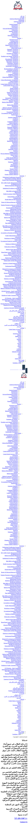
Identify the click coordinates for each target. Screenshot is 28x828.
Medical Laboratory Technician (10, 107)
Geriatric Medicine (13, 171)
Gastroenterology (14, 135)
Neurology (15, 144)
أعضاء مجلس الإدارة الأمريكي (16, 310)
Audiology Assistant (13, 74)
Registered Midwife (13, 43)
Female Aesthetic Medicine (11, 174)
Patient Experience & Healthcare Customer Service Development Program (11, 258)
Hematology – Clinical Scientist (10, 99)
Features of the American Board (16, 319)
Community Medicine (12, 121)
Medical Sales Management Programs (12, 284)
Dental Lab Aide (14, 91)
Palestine (19, 339)
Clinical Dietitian (14, 81)
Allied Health (18, 67)
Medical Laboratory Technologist (10, 109)
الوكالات (22, 328)
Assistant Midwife (13, 42)
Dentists (19, 23)
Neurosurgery (14, 145)
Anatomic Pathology (13, 117)
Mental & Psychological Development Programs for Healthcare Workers (11, 269)
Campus (22, 313)
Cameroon (18, 350)
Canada (19, 330)
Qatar (19, 342)
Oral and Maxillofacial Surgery (10, 28)
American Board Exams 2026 (17, 18)
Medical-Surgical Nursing (11, 45)
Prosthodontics (14, 34)
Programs (22, 176)
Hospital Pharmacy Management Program (11, 303)
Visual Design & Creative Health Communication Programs (13, 282)
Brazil (19, 332)
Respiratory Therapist (12, 63)
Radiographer (14, 114)
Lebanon (19, 349)
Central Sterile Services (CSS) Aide (9, 84)
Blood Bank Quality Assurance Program (11, 252)
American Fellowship (19, 21)
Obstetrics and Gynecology (11, 170)
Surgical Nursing (14, 46)
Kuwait (19, 343)
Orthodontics (15, 30)
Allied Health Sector (16, 48)
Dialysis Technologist (12, 94)
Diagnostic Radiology (12, 127)
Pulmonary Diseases (13, 162)
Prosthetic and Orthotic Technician (9, 56)
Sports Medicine (14, 166)
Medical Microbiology (12, 141)
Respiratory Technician (12, 62)
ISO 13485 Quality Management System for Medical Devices (11, 183)
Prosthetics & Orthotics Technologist (12, 54)
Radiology (15, 163)
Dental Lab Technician (12, 92)
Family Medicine (14, 131)
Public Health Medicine (12, 157)
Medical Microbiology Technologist (12, 105)
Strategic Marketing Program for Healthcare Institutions (13, 211)
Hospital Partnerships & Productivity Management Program (12, 228)
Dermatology (15, 125)
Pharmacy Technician (12, 50)
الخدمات (22, 17)
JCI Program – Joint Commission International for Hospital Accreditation (11, 299)
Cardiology (15, 120)
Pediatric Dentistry (13, 31)
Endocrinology (14, 130)
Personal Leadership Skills (14, 271)
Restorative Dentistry (13, 35)
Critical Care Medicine (12, 124)
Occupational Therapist (12, 112)
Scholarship (21, 20)
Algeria (19, 346)
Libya (19, 353)
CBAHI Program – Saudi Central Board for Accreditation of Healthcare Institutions (11, 293)
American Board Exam (18, 318)
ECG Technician (14, 96)
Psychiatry (15, 156)
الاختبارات (21, 322)
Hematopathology (13, 138)
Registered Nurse (14, 39)
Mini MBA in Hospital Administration (11, 226)
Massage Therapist (13, 100)
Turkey (19, 354)
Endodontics (15, 37)
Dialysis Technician (13, 95)
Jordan (19, 344)
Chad (20, 347)
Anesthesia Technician (12, 70)
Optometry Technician (12, 49)
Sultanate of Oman (16, 351)
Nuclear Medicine (13, 173)
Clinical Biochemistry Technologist (9, 80)
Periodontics (15, 32)
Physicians (18, 116)
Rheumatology (14, 164)
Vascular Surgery (14, 169)
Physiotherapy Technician (11, 59)
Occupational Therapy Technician (9, 113)
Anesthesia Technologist (12, 71)
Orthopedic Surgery (13, 149)
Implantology (15, 25)
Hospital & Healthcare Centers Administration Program (13, 221)
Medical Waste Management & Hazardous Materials (13, 250)
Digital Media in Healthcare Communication (14, 197)
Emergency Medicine (13, 128)
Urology (16, 167)
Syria (20, 356)
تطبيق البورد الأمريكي (18, 316)
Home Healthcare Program (14, 253)
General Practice (14, 134)
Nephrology (15, 142)
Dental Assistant (14, 88)
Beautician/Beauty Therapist (11, 68)
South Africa (18, 358)
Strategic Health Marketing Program (12, 285)
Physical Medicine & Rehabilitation (9, 153)
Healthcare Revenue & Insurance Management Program (13, 215)
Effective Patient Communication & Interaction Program (12, 255)
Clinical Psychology (13, 82)
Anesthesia (15, 119)
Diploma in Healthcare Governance (12, 287)
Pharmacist (15, 52)
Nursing (19, 38)
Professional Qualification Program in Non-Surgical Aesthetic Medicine (12, 178)
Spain (19, 357)
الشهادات (22, 315)
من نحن (22, 16)
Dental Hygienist (14, 89)
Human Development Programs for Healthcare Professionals (12, 273)
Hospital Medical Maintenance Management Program (13, 208)
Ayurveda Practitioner (12, 64)
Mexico (19, 335)
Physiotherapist (14, 57)
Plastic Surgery (14, 155)
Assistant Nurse (14, 41)
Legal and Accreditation (18, 320)
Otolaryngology (14, 148)
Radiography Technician (12, 60)
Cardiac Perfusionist (13, 75)
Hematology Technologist (11, 98)
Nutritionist (15, 110)
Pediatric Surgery (14, 152)
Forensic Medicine (13, 132)
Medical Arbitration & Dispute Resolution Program (13, 659)
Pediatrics (15, 151)
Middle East (18, 336)
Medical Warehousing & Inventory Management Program (12, 218)
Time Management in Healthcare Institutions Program (13, 223)
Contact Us (23, 822)
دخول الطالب (17, 323)
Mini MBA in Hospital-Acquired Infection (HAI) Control (13, 301)
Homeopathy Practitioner (12, 66)
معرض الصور (20, 312)
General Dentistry (13, 24)
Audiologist (15, 73)
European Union (17, 333)
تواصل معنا (21, 360)
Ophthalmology (14, 146)
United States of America (15, 329)
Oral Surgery (15, 27)
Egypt (19, 337)
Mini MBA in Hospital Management (12, 213)
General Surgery (14, 137)
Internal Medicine (13, 139)
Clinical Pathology (13, 123)
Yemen (19, 340)
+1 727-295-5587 (20, 818)
